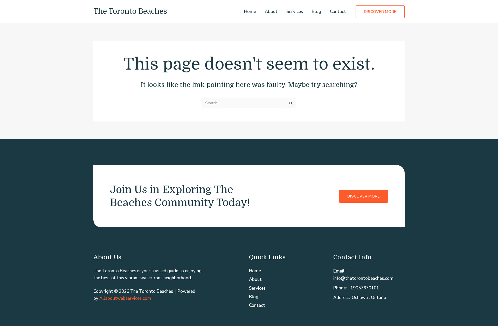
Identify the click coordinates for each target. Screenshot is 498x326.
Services (294, 12)
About (271, 12)
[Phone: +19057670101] (356, 287)
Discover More (363, 196)
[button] (380, 11)
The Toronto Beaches (130, 11)
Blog (316, 12)
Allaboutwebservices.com (125, 298)
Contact (338, 12)
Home (250, 12)
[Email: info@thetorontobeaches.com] (369, 275)
